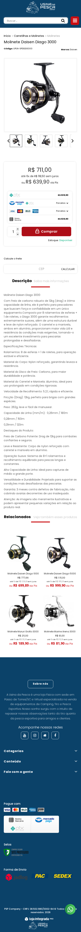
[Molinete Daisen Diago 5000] (59, 562)
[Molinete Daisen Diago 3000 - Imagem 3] (46, 141)
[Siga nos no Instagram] (35, 735)
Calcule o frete (13, 258)
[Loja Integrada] (39, 919)
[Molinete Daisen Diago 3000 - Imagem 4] (61, 141)
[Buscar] (63, 20)
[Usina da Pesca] (40, 7)
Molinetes (53, 36)
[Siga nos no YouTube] (24, 735)
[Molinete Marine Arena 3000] (59, 620)
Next (72, 141)
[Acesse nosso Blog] (45, 735)
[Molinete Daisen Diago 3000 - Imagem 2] (31, 141)
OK (67, 269)
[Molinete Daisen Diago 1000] (22, 562)
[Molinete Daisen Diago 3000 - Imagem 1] (16, 141)
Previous (8, 141)
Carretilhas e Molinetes (29, 36)
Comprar (49, 231)
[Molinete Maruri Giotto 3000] (22, 620)
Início (7, 36)
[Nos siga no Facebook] (55, 735)
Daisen (73, 49)
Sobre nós (40, 684)
